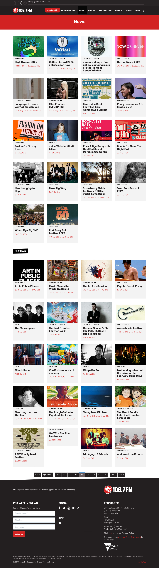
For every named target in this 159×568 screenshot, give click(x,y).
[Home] (23, 10)
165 (58, 474)
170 (88, 474)
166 (64, 474)
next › (114, 474)
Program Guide (68, 10)
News (81, 10)
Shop (137, 10)
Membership (52, 10)
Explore (91, 10)
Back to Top (141, 562)
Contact (128, 10)
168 (76, 474)
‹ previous (47, 474)
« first (37, 474)
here (110, 533)
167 (70, 474)
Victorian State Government (129, 537)
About (118, 10)
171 (94, 474)
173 (105, 474)
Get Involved (105, 10)
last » (121, 474)
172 (99, 474)
